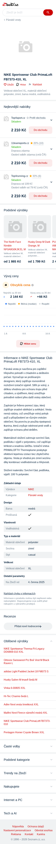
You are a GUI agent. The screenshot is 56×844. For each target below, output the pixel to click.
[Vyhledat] (48, 12)
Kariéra (41, 834)
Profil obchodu (38, 118)
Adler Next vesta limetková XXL (21, 704)
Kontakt (29, 834)
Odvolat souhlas (44, 830)
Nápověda (18, 826)
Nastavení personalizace (17, 830)
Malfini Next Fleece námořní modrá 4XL (25, 712)
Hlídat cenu (30, 343)
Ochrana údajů (36, 826)
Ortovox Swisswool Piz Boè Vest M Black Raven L (26, 662)
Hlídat (23, 84)
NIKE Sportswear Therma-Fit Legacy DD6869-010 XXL (24, 650)
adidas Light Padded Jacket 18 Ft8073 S (26, 671)
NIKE (31, 489)
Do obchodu (40, 130)
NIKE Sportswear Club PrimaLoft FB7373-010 (27, 722)
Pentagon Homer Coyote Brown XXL (24, 732)
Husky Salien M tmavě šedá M (20, 679)
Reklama (16, 834)
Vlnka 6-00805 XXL (14, 688)
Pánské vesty (13, 20)
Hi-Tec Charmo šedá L (16, 696)
